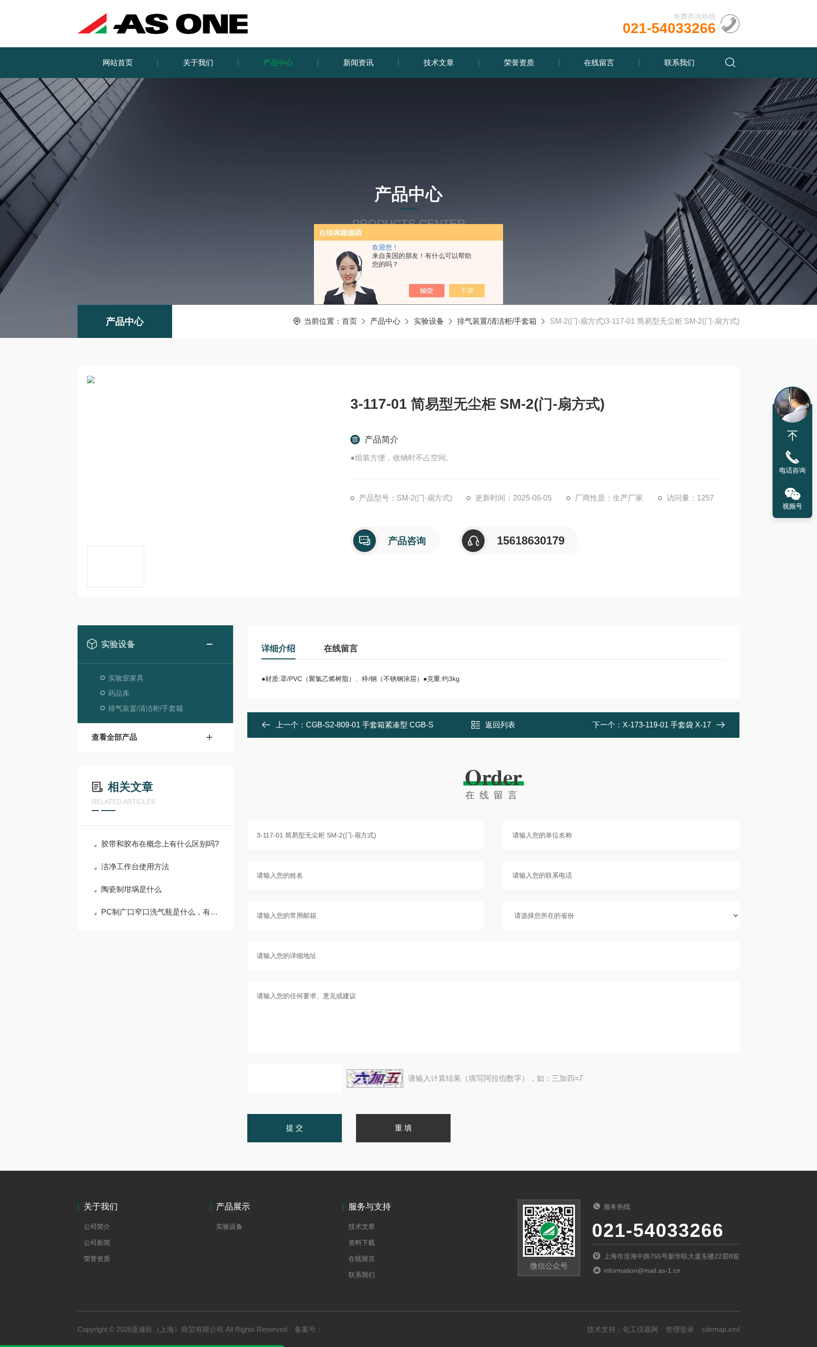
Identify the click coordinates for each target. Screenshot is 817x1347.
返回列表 (500, 725)
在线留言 (599, 63)
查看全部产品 (114, 737)
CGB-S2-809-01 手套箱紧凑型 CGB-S (370, 725)
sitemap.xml (720, 1329)
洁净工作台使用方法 (135, 867)
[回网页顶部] (792, 435)
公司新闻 (97, 1242)
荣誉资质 (519, 63)
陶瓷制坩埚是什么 (131, 889)
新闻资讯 (358, 63)
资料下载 (361, 1242)
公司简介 (97, 1226)
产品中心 (278, 63)
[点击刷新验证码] (375, 1078)
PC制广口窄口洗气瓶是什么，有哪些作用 (160, 912)
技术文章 (439, 63)
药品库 (119, 693)
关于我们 (198, 63)
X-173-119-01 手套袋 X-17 (667, 725)
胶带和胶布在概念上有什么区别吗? (160, 844)
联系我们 (679, 63)
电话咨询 (792, 470)
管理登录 (680, 1329)
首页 (349, 321)
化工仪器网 (640, 1329)
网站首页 (118, 63)
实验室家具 (126, 678)
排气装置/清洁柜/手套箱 (497, 321)
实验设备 (429, 321)
